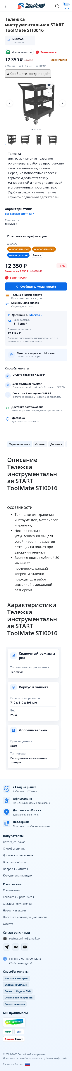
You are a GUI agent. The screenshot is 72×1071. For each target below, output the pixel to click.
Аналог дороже (18, 255)
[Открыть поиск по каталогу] (57, 6)
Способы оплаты (14, 848)
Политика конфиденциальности (25, 917)
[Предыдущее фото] (9, 103)
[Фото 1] (11, 139)
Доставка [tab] (56, 444)
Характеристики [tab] (19, 444)
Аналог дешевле (19, 249)
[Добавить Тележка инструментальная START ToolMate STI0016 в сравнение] (49, 93)
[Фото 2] (25, 139)
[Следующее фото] (62, 103)
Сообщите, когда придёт (29, 73)
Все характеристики (18, 213)
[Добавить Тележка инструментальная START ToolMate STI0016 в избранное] (49, 85)
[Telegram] (6, 947)
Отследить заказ (14, 842)
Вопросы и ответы (15, 869)
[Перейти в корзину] (66, 5)
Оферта (8, 924)
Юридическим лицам (17, 875)
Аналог (37, 255)
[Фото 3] (39, 139)
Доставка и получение (18, 855)
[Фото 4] (52, 139)
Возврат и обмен (14, 862)
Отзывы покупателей (17, 903)
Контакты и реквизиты (18, 897)
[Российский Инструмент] (31, 6)
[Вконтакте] (15, 947)
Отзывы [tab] (40, 444)
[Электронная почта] (24, 947)
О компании (11, 890)
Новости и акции (14, 910)
